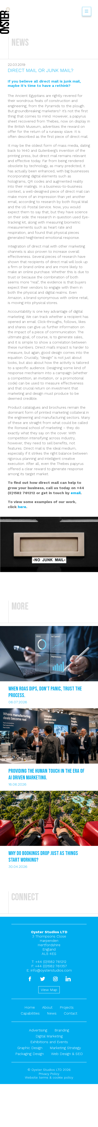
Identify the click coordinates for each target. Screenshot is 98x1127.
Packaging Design (29, 1054)
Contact (70, 1013)
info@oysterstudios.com (51, 970)
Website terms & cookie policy (49, 1077)
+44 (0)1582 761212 (50, 961)
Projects (67, 1007)
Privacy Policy (49, 1074)
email (76, 493)
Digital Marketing (49, 1036)
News (52, 1013)
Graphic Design (29, 1048)
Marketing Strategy (65, 1048)
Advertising (38, 1030)
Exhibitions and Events (49, 1042)
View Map (49, 990)
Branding (61, 1030)
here (22, 507)
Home (29, 1007)
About (47, 1007)
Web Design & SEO (67, 1054)
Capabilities (30, 1013)
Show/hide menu (86, 11)
